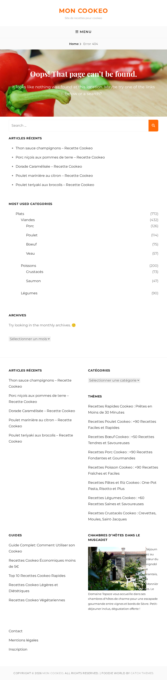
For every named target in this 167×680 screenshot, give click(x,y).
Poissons (28, 266)
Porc (30, 226)
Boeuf (31, 244)
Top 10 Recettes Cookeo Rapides (37, 576)
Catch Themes (142, 673)
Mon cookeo (83, 10)
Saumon (33, 281)
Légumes (29, 293)
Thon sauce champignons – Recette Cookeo (54, 148)
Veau (30, 253)
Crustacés (34, 272)
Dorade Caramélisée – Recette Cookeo (49, 166)
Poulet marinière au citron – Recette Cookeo (54, 176)
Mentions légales (23, 640)
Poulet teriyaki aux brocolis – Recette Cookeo (55, 185)
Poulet (32, 235)
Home (74, 44)
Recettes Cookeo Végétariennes (37, 600)
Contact (16, 631)
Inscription (18, 649)
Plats (20, 214)
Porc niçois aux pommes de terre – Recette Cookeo (60, 157)
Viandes (28, 220)
